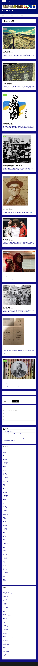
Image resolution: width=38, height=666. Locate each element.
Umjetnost (4, 652)
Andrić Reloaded (6, 177)
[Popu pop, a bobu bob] (19, 295)
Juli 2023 (4, 500)
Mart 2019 (4, 568)
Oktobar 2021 (5, 529)
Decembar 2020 (5, 542)
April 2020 (4, 551)
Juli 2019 (4, 562)
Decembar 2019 (5, 557)
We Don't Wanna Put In (6, 239)
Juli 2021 (4, 532)
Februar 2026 (5, 458)
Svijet (3, 15)
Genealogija (5, 607)
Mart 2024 (4, 489)
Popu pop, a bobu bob (6, 307)
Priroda (4, 636)
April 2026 (4, 455)
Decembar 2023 (5, 493)
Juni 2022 (4, 518)
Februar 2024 (5, 491)
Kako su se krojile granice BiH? (8, 51)
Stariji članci (5, 392)
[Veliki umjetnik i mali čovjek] (19, 261)
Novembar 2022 (5, 511)
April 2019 (4, 566)
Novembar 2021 (5, 528)
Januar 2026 (5, 459)
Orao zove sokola (5, 629)
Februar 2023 (5, 507)
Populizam (4, 634)
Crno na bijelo (5, 597)
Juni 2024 (4, 485)
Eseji (4, 136)
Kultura (12, 15)
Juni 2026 (4, 452)
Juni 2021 (4, 533)
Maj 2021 (4, 535)
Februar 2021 (5, 539)
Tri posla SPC (9, 1)
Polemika (4, 632)
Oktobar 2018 (5, 575)
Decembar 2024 (5, 477)
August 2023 (5, 499)
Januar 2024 (5, 492)
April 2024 (4, 488)
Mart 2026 (4, 456)
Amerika (4, 590)
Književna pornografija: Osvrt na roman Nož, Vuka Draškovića (16, 433)
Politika (7, 15)
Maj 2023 (4, 503)
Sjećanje (4, 645)
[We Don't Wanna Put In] (19, 227)
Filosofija (4, 603)
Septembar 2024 (5, 481)
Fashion (4, 601)
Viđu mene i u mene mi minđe (7, 83)
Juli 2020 (4, 547)
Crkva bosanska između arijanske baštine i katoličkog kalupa (17, 438)
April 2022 (4, 521)
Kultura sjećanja (5, 621)
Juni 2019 (4, 564)
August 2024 (5, 482)
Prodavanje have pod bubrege (7, 637)
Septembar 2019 (5, 561)
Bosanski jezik (5, 596)
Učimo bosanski (5, 651)
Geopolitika (4, 608)
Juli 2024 (4, 484)
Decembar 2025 (5, 460)
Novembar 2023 (5, 495)
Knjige (5, 28)
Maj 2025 (4, 470)
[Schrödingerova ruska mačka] (19, 107)
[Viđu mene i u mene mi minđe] (19, 72)
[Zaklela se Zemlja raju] (19, 191)
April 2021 (4, 536)
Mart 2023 (4, 506)
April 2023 (4, 504)
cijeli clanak (4, 56)
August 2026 (5, 449)
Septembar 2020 (5, 546)
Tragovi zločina (5, 650)
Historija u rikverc (10, 413)
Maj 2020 (4, 550)
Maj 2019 (4, 565)
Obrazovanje (5, 626)
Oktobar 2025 (5, 463)
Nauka (4, 625)
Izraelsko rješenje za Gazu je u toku (13, 410)
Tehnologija (5, 648)
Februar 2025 (5, 474)
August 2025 (5, 466)
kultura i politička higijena (7, 619)
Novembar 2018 (5, 573)
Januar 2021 (5, 540)
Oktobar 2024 (5, 480)
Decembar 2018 (5, 572)
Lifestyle (4, 622)
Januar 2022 (5, 525)
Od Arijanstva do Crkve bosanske (10, 440)
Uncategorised (5, 654)
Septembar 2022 (5, 514)
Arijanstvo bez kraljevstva (9, 431)
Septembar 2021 (5, 531)
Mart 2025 (4, 473)
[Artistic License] (19, 331)
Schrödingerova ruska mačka (7, 123)
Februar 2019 (5, 569)
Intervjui (17, 15)
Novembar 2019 (5, 558)
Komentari (23, 15)
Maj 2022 (4, 520)
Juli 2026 (4, 451)
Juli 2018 (4, 579)
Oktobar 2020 (5, 544)
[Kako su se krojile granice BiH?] (19, 38)
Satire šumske (6, 64)
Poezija (4, 630)
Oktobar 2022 (5, 513)
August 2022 (5, 515)
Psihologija (4, 640)
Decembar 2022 (5, 510)
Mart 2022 (4, 522)
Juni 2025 (4, 469)
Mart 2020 (4, 553)
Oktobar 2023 (5, 496)
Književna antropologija (6, 615)
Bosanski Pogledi (5, 52)
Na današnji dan (5, 623)
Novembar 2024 (5, 478)
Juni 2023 (4, 502)
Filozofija (4, 604)
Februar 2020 (5, 554)
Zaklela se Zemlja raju (6, 208)
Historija (4, 610)
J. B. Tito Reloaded (6, 612)
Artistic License (5, 347)
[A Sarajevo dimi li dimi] (19, 369)
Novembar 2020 (5, 543)
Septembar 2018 (5, 576)
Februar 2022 (5, 524)
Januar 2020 (5, 555)
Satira (4, 643)
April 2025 (4, 471)
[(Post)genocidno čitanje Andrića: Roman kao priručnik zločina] (19, 149)
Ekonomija (4, 599)
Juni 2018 (4, 580)
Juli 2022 (4, 517)
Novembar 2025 (5, 462)
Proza (5, 360)
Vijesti (4, 655)
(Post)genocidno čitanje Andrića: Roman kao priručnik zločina (12, 165)
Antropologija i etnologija (7, 593)
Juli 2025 (4, 467)
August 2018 (5, 577)
